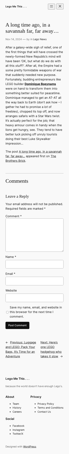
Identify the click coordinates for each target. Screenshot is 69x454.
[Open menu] (51, 7)
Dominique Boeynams (40, 84)
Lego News (40, 39)
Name (10, 257)
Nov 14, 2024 (13, 39)
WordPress (29, 446)
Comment (13, 216)
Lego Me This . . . (16, 6)
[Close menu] (60, 6)
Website (11, 290)
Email (10, 273)
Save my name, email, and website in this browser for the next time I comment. (36, 312)
